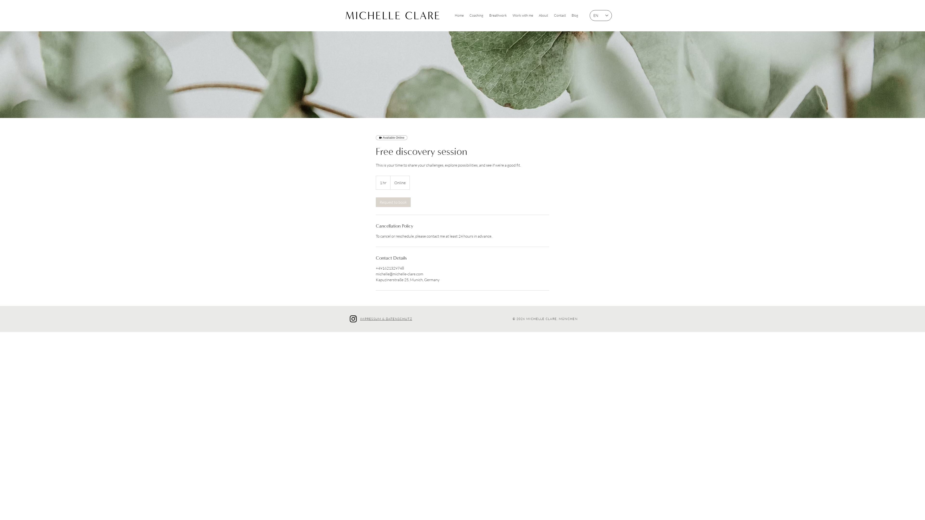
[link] (393, 202)
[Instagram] (353, 319)
